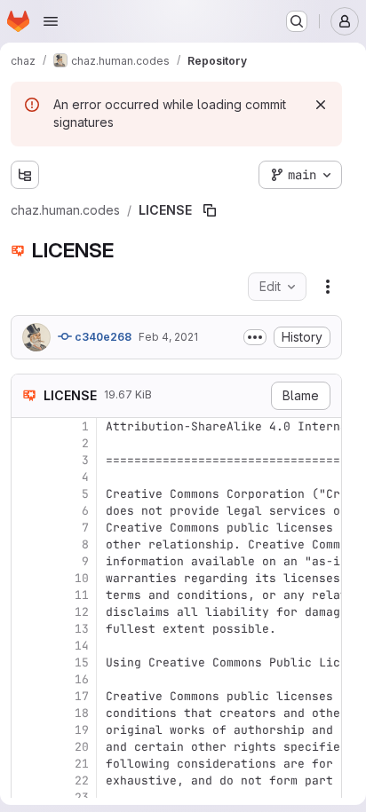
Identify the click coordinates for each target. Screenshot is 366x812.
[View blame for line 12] (27, 611)
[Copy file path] (209, 210)
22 (82, 780)
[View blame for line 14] (27, 645)
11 (82, 595)
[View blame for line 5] (27, 493)
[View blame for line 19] (27, 729)
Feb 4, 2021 (168, 336)
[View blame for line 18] (27, 713)
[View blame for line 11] (27, 595)
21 (82, 763)
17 (82, 696)
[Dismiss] (320, 104)
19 (82, 729)
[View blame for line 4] (27, 477)
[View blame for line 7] (27, 527)
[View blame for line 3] (27, 460)
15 (82, 662)
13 (82, 628)
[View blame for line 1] (27, 426)
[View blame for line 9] (27, 561)
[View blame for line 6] (27, 510)
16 (82, 679)
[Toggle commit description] (255, 337)
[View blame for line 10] (27, 578)
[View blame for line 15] (27, 662)
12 (82, 611)
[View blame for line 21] (27, 763)
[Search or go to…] (296, 21)
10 (82, 578)
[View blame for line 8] (27, 544)
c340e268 (101, 336)
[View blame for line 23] (27, 797)
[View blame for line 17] (27, 696)
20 (82, 746)
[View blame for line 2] (27, 443)
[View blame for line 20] (27, 746)
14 (82, 645)
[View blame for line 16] (27, 679)
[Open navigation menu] (50, 21)
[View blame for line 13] (27, 628)
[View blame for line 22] (27, 780)
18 (82, 713)
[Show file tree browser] (25, 175)
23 (82, 797)
